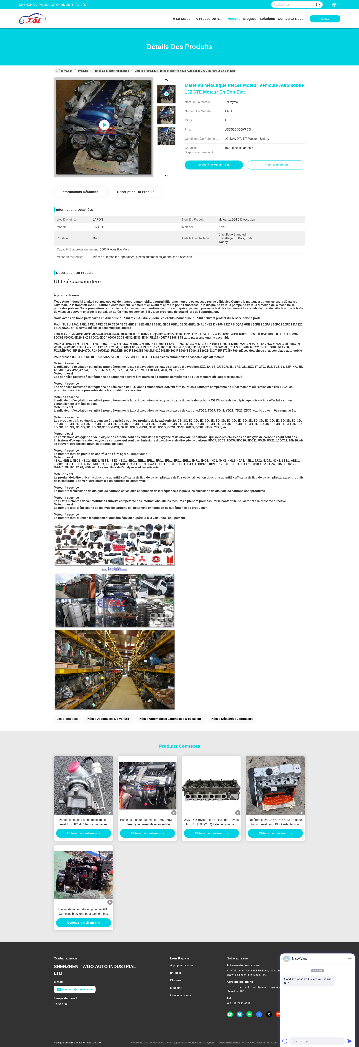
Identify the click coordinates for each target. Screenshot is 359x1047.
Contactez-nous (180, 995)
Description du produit (135, 192)
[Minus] (349, 958)
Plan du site (94, 1042)
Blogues (175, 980)
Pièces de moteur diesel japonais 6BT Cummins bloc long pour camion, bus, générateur (83, 912)
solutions (267, 19)
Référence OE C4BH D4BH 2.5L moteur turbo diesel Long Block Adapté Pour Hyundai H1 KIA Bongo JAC (275, 822)
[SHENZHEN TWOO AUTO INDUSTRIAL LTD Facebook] (259, 1014)
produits (233, 19)
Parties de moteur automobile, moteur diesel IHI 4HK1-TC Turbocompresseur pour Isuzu (83, 822)
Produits (83, 70)
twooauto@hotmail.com (77, 989)
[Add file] (285, 1041)
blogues (250, 19)
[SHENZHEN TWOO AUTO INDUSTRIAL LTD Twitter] (269, 1014)
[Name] (318, 4)
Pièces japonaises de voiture (108, 718)
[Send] (350, 1041)
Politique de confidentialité (69, 1042)
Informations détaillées (80, 192)
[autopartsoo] (239, 1014)
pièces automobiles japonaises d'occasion (170, 718)
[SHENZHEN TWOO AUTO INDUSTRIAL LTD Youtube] (278, 1014)
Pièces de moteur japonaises (111, 70)
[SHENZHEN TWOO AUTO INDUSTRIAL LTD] (39, 18)
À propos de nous (210, 19)
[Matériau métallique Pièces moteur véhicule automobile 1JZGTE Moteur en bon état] (103, 127)
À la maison (183, 19)
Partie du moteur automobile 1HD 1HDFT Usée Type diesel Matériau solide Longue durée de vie (147, 822)
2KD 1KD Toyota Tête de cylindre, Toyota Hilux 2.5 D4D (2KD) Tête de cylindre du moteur (211, 822)
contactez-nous (290, 19)
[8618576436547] (230, 1014)
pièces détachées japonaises (232, 718)
